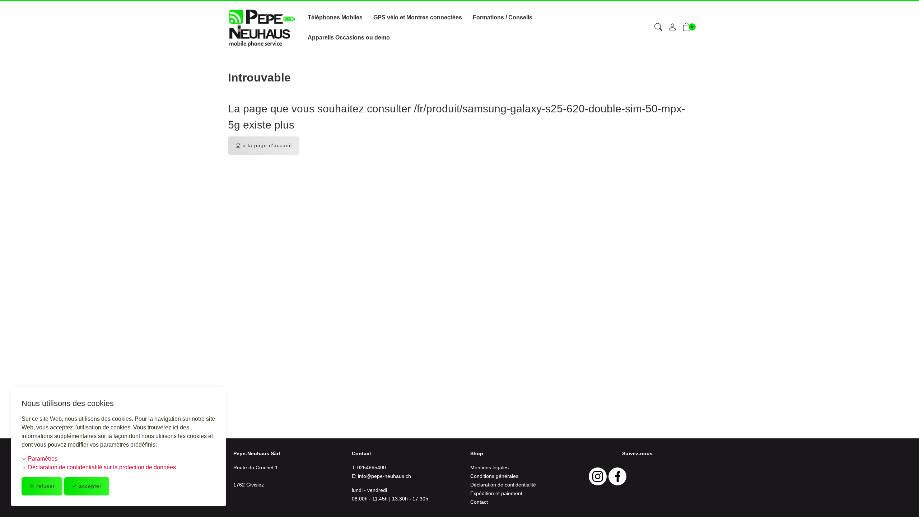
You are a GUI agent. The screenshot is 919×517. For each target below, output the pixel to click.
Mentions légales (489, 467)
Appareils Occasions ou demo (349, 37)
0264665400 (371, 467)
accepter (90, 486)
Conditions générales (494, 476)
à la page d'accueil (267, 145)
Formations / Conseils (502, 17)
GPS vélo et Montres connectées (417, 17)
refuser (45, 486)
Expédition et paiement (496, 493)
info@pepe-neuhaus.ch (384, 476)
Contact (479, 502)
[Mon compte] (672, 27)
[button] (658, 27)
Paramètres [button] (42, 459)
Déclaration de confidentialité (503, 485)
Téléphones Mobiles (335, 17)
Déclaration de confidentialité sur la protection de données (101, 467)
